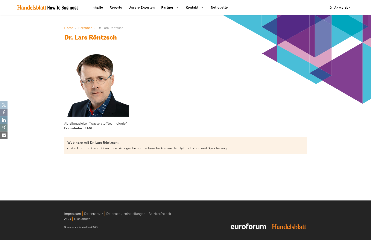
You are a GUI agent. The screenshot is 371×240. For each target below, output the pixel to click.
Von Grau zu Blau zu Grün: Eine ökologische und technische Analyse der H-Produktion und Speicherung (149, 148)
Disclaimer (82, 219)
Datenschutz (93, 213)
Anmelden (342, 7)
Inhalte (97, 7)
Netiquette (219, 7)
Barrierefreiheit (160, 213)
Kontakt (192, 7)
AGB (67, 219)
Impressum (72, 213)
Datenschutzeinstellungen (125, 213)
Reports (115, 7)
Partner (167, 7)
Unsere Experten (141, 7)
